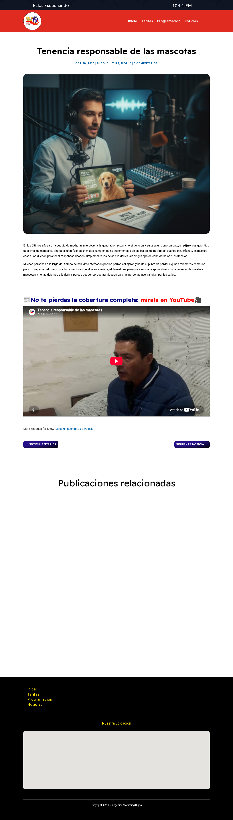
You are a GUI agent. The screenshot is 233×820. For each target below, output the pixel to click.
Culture (112, 63)
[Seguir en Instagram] (197, 690)
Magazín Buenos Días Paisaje (74, 428)
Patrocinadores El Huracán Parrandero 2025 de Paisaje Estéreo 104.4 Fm (90, 562)
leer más (34, 532)
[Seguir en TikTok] (171, 690)
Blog (101, 63)
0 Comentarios (146, 63)
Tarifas (147, 21)
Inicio (132, 21)
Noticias (191, 21)
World (126, 63)
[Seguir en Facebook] (188, 690)
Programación (168, 21)
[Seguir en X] (206, 690)
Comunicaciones (45, 515)
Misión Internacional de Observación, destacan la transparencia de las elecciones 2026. (102, 508)
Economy (107, 515)
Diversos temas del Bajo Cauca (54, 621)
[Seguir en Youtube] (179, 690)
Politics (122, 515)
